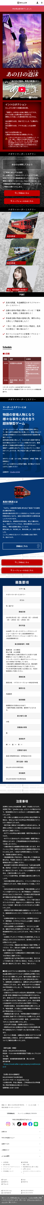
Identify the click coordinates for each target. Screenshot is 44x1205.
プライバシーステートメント (11, 1167)
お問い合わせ (27, 1169)
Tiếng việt (5, 1184)
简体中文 (25, 1182)
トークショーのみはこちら (22, 201)
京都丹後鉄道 (7, 1193)
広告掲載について (8, 1171)
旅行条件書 (6, 1164)
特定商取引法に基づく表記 (30, 1167)
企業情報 (5, 1162)
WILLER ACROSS (28, 1193)
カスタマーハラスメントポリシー (32, 1172)
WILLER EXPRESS (28, 1190)
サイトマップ (7, 1169)
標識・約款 (26, 1164)
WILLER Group (7, 1190)
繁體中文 (5, 1182)
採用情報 (25, 1162)
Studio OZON (15, 472)
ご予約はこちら (23, 193)
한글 (24, 1179)
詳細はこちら (22, 546)
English (5, 1179)
